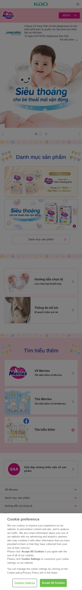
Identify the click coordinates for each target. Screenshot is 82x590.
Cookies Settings (24, 582)
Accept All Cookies (53, 582)
